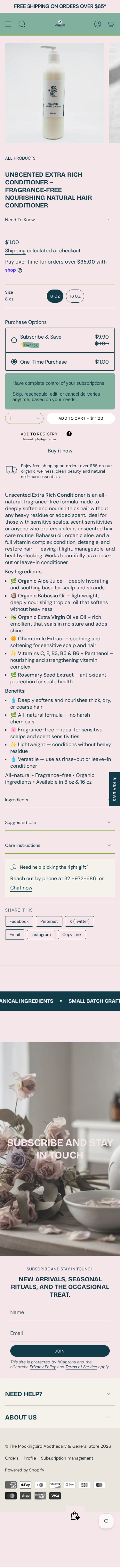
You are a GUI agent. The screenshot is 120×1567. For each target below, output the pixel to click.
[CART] (111, 24)
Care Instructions (22, 845)
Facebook (19, 921)
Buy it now (60, 450)
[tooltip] (69, 433)
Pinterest (49, 921)
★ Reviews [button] (114, 789)
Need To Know (20, 220)
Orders (12, 1458)
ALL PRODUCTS (20, 158)
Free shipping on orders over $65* (60, 6)
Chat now (21, 887)
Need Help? (23, 1394)
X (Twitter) (79, 921)
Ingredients (16, 800)
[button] (39, 436)
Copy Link (72, 934)
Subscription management (67, 1458)
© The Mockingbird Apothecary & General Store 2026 (58, 1446)
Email (15, 934)
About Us (21, 1417)
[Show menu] (8, 24)
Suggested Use (20, 822)
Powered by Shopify (24, 1470)
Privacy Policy (43, 1366)
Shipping (15, 250)
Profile (30, 1458)
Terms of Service (81, 1366)
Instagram (41, 934)
